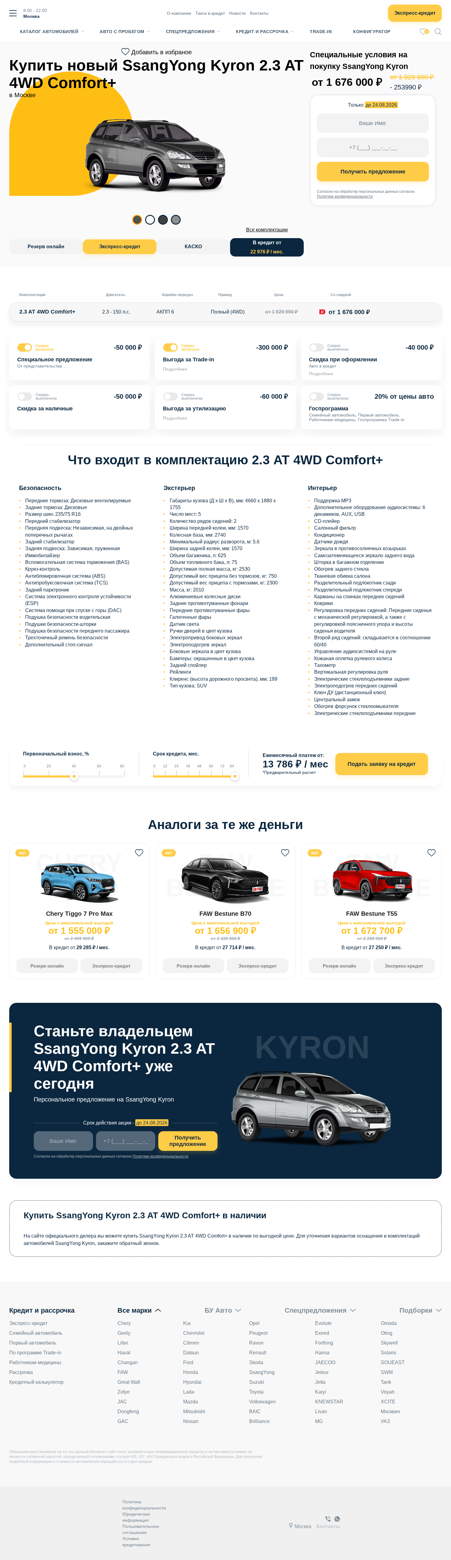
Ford (188, 1362)
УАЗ (385, 1421)
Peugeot (258, 1333)
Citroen (191, 1342)
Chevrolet (193, 1333)
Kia (187, 1323)
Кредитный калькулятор (36, 1382)
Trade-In (321, 31)
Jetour (322, 1372)
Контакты (259, 13)
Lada (188, 1391)
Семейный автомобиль (35, 1333)
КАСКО (193, 246)
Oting (386, 1333)
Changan (128, 1362)
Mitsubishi (194, 1411)
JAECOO (325, 1362)
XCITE (388, 1401)
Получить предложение (373, 172)
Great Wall (129, 1382)
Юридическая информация (136, 1517)
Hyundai (192, 1382)
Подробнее (175, 369)
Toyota (256, 1391)
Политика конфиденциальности (144, 1504)
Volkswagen (262, 1401)
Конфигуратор (372, 31)
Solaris (388, 1352)
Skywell (389, 1342)
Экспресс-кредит (415, 13)
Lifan (123, 1342)
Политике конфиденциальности (345, 196)
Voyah (388, 1391)
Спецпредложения (190, 31)
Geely (124, 1333)
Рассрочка (21, 1372)
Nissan (191, 1421)
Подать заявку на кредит (382, 764)
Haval (124, 1352)
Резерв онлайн (46, 246)
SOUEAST (393, 1362)
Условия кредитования (136, 1541)
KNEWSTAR (329, 1401)
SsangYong (262, 1372)
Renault (257, 1352)
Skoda (256, 1362)
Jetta (320, 1382)
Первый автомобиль (32, 1342)
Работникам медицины (35, 1362)
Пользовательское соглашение (140, 1529)
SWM (387, 1372)
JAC (122, 1401)
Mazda (190, 1401)
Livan (321, 1411)
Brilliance (259, 1421)
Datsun (191, 1352)
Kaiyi (320, 1391)
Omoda (389, 1323)
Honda (190, 1372)
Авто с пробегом (122, 31)
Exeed (322, 1333)
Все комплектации (267, 229)
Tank (386, 1382)
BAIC (255, 1411)
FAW (123, 1372)
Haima (322, 1352)
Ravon (256, 1342)
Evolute (323, 1323)
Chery (124, 1323)
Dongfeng (128, 1411)
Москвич (390, 1411)
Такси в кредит (210, 13)
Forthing (324, 1342)
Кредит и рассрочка (262, 31)
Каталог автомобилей (49, 31)
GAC (123, 1421)
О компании (179, 13)
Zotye (124, 1391)
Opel (254, 1323)
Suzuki (256, 1382)
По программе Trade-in (35, 1352)
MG (319, 1421)
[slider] (74, 776)
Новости (237, 13)
